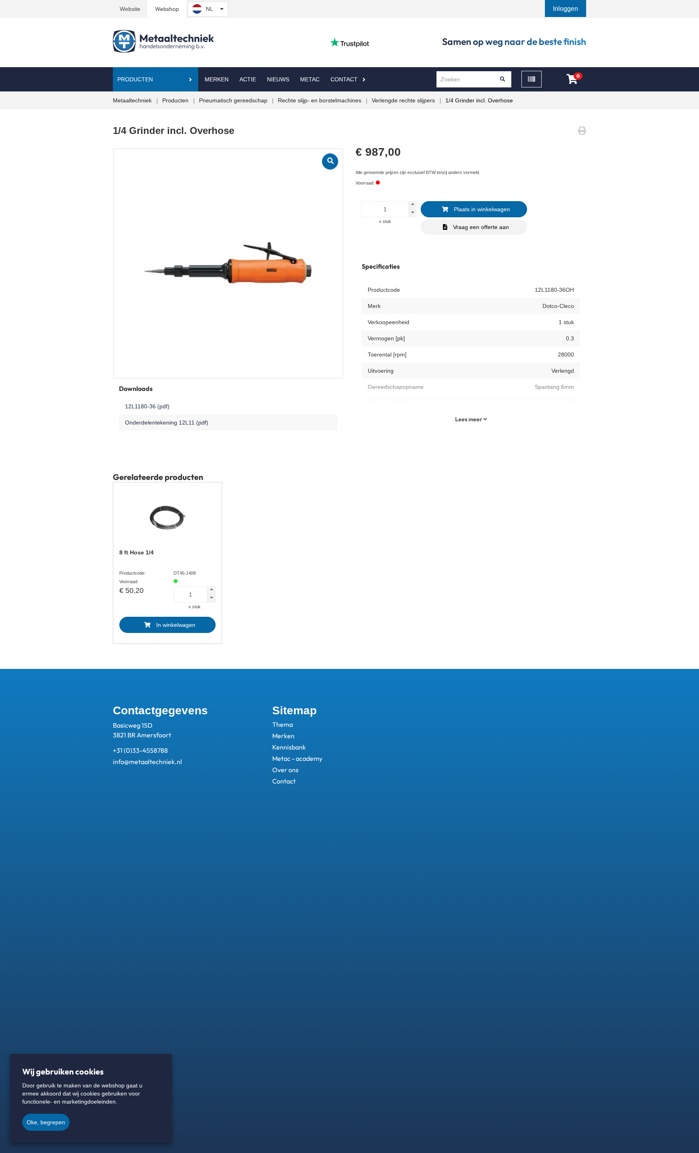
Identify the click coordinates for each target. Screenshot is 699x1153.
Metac (310, 79)
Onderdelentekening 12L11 (166, 422)
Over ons (285, 770)
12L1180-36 (147, 406)
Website (130, 9)
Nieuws (278, 79)
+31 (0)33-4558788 (140, 750)
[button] (566, 8)
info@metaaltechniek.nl (147, 762)
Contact (344, 79)
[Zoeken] (502, 79)
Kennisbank (289, 747)
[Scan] (531, 79)
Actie (247, 79)
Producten (135, 79)
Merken (217, 79)
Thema (282, 724)
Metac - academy (297, 758)
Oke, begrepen (46, 1122)
